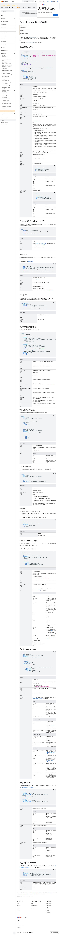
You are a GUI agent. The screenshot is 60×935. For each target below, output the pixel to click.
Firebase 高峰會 (34, 905)
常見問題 (47, 910)
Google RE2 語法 (51, 383)
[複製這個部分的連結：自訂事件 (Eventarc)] (37, 863)
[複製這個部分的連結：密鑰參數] (27, 508)
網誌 (48, 1)
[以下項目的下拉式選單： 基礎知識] (9, 7)
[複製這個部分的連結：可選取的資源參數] (33, 466)
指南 (18, 903)
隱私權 (21, 932)
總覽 (2, 7)
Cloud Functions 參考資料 (37, 590)
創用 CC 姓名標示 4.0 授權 (36, 892)
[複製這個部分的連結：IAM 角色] (28, 254)
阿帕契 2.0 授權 (49, 892)
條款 (18, 932)
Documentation (5, 5)
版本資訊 (47, 909)
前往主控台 (53, 1)
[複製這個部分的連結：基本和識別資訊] (34, 47)
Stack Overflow (48, 905)
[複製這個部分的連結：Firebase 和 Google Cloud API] (46, 221)
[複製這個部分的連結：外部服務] (28, 295)
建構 (18, 7)
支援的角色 (30, 261)
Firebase (21, 19)
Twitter (32, 907)
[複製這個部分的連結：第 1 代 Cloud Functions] (37, 549)
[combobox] (28, 1)
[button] (7, 18)
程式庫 (18, 909)
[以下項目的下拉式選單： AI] (14, 7)
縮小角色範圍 (50, 290)
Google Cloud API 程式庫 (39, 243)
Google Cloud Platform (21, 925)
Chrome (18, 922)
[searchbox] (7, 11)
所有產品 (18, 927)
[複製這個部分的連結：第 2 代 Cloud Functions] (37, 649)
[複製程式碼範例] (55, 51)
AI (12, 7)
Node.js (52, 630)
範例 (34, 7)
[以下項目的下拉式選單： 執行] (25, 7)
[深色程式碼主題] (53, 51)
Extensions (15, 5)
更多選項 (13, 1)
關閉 (50, 15)
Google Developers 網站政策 (23, 894)
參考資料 (29, 7)
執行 (23, 7)
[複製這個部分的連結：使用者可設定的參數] (37, 327)
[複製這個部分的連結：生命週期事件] (32, 783)
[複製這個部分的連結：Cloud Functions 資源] (39, 541)
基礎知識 (6, 7)
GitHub (18, 910)
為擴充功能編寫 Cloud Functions (51, 760)
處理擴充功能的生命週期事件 (28, 787)
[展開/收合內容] (28, 26)
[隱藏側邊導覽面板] (14, 933)
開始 (55, 14)
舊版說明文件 (48, 912)
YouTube (33, 909)
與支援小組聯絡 (48, 903)
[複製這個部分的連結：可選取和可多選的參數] (36, 410)
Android (18, 920)
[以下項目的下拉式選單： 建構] (20, 7)
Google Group (48, 907)
